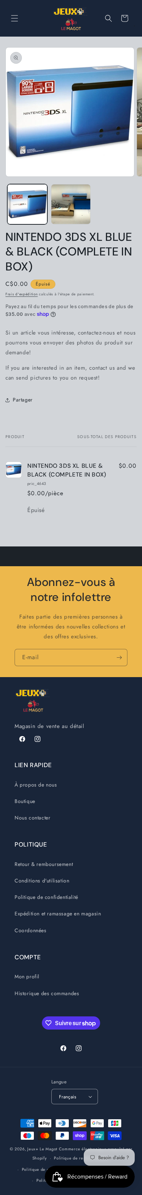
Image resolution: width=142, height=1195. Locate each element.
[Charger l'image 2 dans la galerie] (71, 204)
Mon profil (27, 976)
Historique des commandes (47, 993)
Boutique (25, 801)
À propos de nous (36, 784)
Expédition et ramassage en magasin (58, 913)
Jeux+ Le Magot (42, 1149)
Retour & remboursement (44, 864)
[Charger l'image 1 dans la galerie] (27, 204)
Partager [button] (23, 399)
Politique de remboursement (82, 1158)
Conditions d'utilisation (42, 880)
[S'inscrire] (119, 657)
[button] (15, 18)
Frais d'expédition (21, 294)
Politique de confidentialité (46, 897)
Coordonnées (31, 930)
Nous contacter (32, 817)
